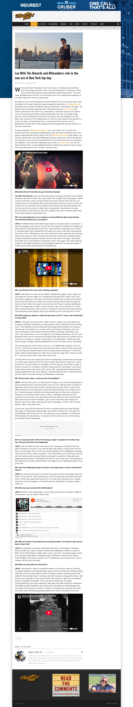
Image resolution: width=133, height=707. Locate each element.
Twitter (81, 28)
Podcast (94, 24)
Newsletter (116, 28)
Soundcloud (102, 28)
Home (27, 24)
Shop (102, 24)
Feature (18, 638)
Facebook (75, 28)
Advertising (114, 703)
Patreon (109, 28)
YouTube (94, 28)
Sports (85, 24)
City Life (42, 24)
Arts (77, 24)
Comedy (63, 24)
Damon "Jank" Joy (19, 83)
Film (70, 24)
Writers (108, 703)
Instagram (88, 28)
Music (34, 24)
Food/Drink (53, 24)
